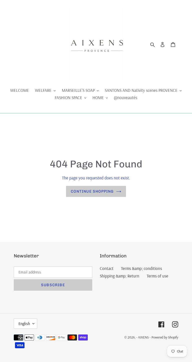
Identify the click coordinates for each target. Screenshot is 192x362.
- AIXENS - (143, 337)
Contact (107, 268)
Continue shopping (92, 191)
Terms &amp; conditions (141, 268)
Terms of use (157, 275)
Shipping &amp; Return (119, 275)
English (24, 323)
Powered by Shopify (165, 337)
